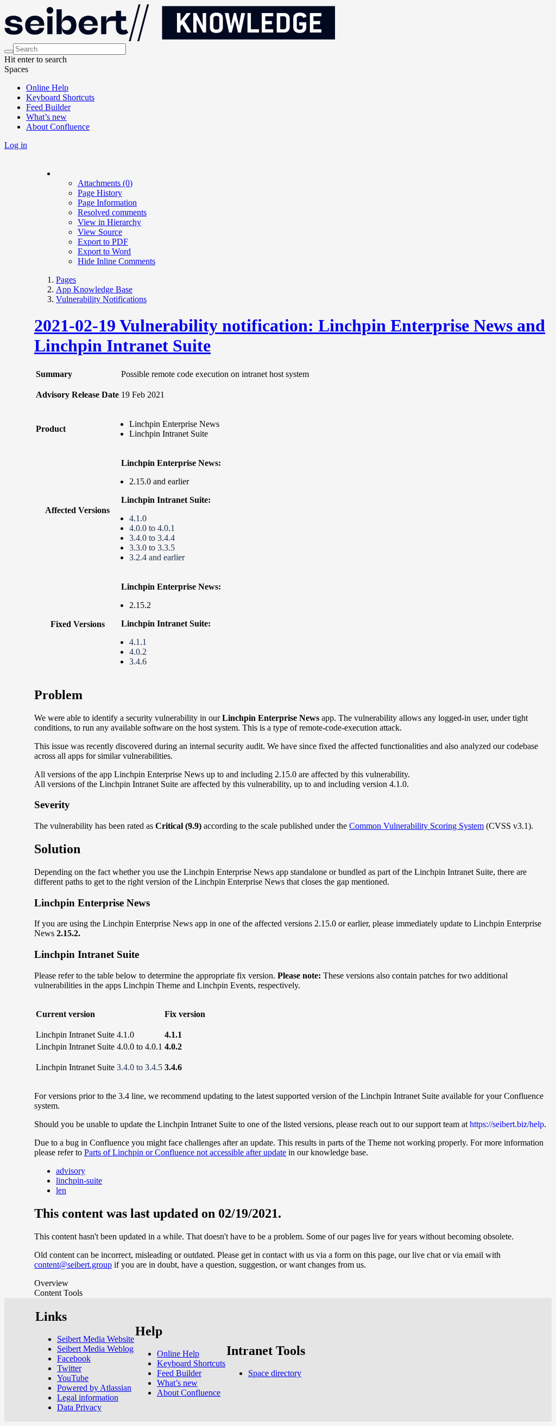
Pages (66, 279)
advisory (70, 1170)
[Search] (8, 51)
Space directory (274, 1373)
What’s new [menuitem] (46, 117)
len (61, 1190)
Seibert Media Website (95, 1339)
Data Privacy (79, 1407)
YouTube (73, 1378)
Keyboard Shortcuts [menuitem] (60, 97)
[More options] (56, 173)
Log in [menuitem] (15, 145)
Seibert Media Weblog (95, 1348)
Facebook (74, 1358)
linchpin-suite (79, 1180)
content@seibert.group (73, 1264)
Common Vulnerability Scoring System (416, 825)
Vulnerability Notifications (101, 299)
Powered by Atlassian (94, 1387)
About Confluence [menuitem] (58, 126)
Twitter (69, 1368)
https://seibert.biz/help (507, 1124)
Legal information (87, 1397)
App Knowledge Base (94, 289)
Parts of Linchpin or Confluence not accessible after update (185, 1152)
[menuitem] (105, 183)
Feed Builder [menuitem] (48, 107)
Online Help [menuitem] (47, 87)
